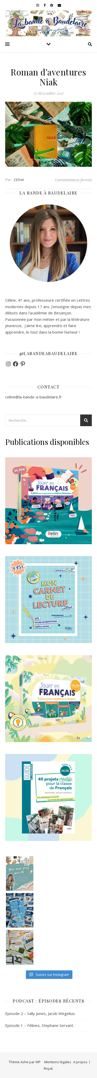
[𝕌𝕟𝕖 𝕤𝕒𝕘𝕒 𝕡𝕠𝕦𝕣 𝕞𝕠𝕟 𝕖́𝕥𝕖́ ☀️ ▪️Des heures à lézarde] (20, 873)
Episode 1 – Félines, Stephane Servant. (39, 1025)
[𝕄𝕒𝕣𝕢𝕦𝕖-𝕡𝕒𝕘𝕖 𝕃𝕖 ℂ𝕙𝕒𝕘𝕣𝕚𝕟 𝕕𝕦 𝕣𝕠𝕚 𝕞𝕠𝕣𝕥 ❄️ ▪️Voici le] (20, 910)
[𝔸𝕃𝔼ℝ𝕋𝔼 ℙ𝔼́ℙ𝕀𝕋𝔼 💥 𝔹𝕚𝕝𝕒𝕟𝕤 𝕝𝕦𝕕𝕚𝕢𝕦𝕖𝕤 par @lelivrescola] (20, 947)
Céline (19, 179)
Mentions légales (57, 1062)
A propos (80, 1062)
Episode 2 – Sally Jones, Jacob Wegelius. (40, 1013)
